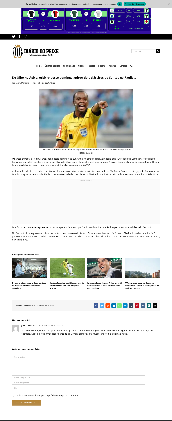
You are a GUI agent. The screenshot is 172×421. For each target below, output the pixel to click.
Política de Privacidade (134, 4)
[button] (131, 65)
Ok (120, 4)
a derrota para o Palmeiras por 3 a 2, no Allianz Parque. (78, 227)
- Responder (59, 326)
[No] (168, 4)
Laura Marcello (22, 83)
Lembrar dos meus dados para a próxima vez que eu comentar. (47, 395)
